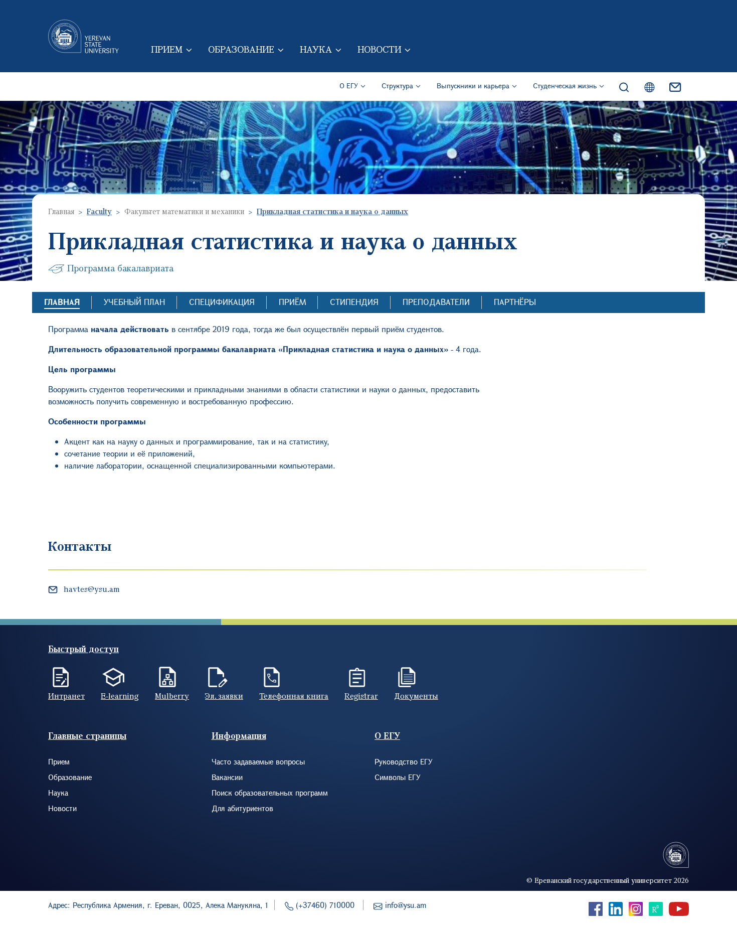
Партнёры (515, 301)
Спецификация (222, 301)
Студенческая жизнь (565, 85)
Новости (379, 49)
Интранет (66, 695)
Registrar (361, 695)
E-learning (120, 695)
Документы (416, 695)
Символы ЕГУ (398, 777)
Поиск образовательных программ (270, 793)
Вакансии (227, 777)
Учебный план (134, 301)
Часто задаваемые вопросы (258, 761)
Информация (239, 735)
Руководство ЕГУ (404, 761)
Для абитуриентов (242, 808)
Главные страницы (87, 735)
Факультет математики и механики (184, 211)
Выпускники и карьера (473, 85)
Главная (61, 211)
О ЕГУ (348, 85)
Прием (166, 49)
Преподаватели (436, 301)
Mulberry (172, 695)
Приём (292, 301)
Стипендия (354, 301)
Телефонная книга (293, 695)
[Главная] (83, 36)
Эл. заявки (224, 695)
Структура (397, 85)
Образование (241, 49)
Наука (316, 49)
